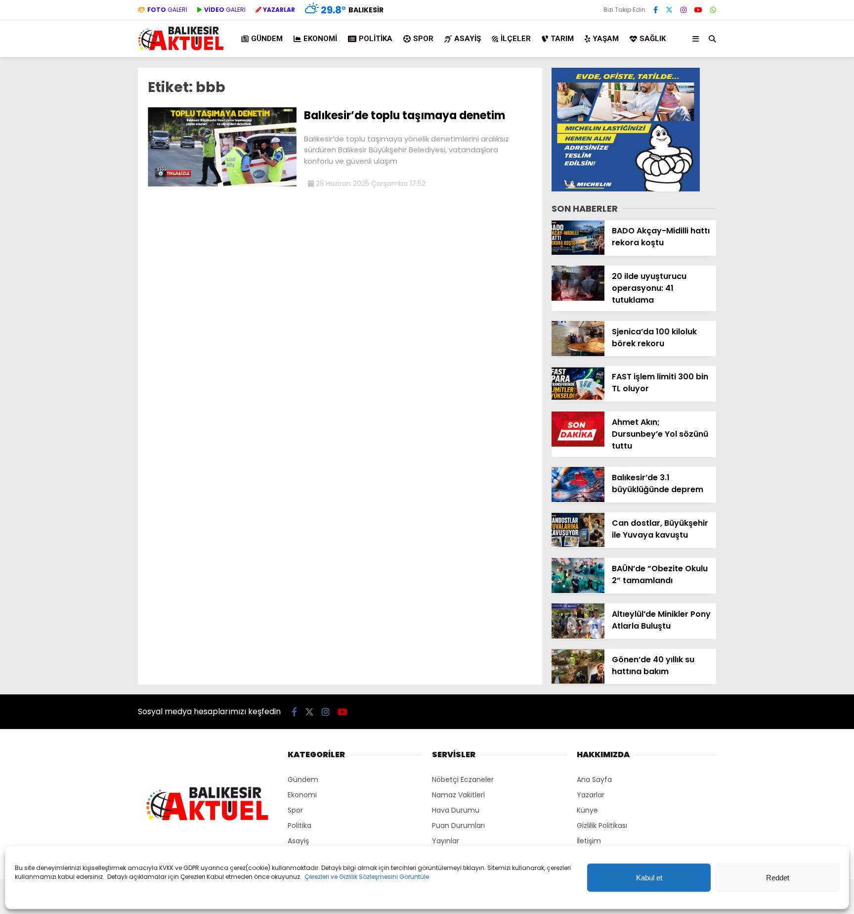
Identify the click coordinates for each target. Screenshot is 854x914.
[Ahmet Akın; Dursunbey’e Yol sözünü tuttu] (578, 444)
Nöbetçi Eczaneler (463, 779)
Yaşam (606, 38)
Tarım (562, 38)
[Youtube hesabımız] (698, 10)
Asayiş (467, 38)
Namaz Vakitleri (458, 795)
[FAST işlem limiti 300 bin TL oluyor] (578, 399)
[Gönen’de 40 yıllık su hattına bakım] (578, 681)
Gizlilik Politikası (602, 825)
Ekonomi (320, 38)
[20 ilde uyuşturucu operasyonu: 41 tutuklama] (578, 298)
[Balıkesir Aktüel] (181, 49)
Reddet (777, 877)
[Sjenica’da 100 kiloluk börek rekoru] (578, 354)
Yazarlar (590, 795)
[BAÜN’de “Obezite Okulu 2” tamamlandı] (578, 590)
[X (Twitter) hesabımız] (669, 10)
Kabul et (649, 877)
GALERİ (167, 9)
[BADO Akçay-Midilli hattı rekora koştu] (578, 253)
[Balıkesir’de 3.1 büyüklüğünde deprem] (578, 499)
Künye (587, 810)
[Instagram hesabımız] (683, 10)
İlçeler (516, 38)
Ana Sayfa (594, 779)
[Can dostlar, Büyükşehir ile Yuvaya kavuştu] (578, 545)
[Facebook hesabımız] (655, 10)
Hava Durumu (455, 810)
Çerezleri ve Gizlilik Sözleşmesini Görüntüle (366, 876)
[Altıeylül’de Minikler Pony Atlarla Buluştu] (578, 636)
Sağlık (653, 38)
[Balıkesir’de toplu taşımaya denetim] (222, 184)
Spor (423, 38)
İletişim (589, 841)
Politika (375, 38)
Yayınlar (445, 841)
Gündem (267, 38)
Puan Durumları (458, 825)
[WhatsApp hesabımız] (713, 10)
